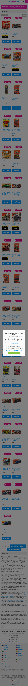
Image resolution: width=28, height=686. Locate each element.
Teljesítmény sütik (11, 348)
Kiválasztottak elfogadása (14, 350)
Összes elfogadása (14, 353)
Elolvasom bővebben (14, 343)
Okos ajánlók (20, 348)
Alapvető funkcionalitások (14, 346)
